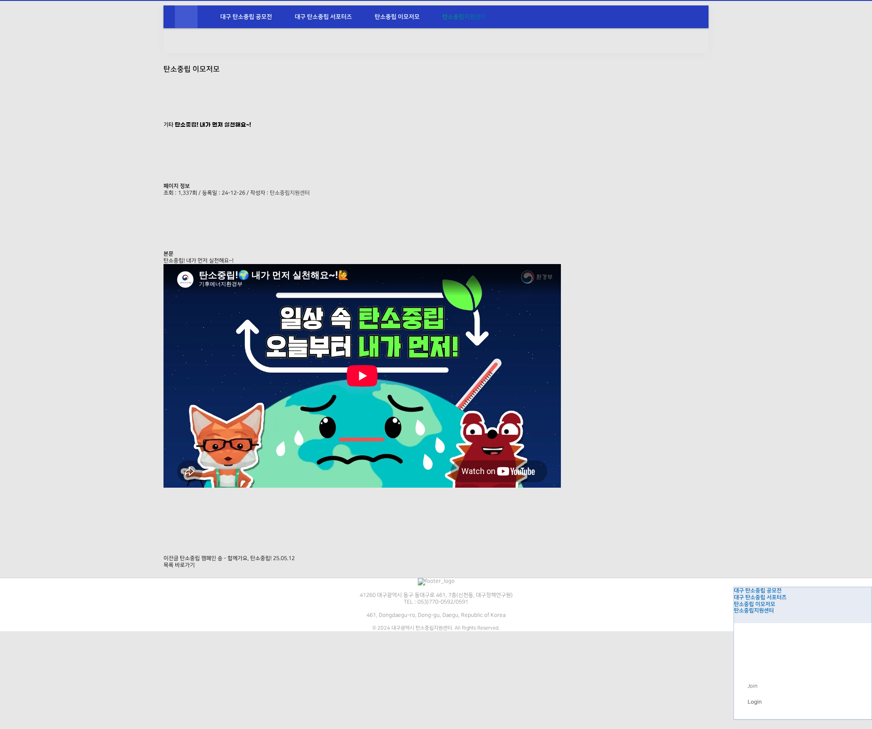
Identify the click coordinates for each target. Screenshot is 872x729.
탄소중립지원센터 (464, 17)
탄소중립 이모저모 (397, 17)
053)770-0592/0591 (442, 602)
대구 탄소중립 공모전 (246, 17)
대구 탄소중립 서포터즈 (323, 17)
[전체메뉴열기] (186, 16)
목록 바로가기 (179, 565)
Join (753, 686)
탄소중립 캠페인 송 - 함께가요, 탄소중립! (226, 558)
